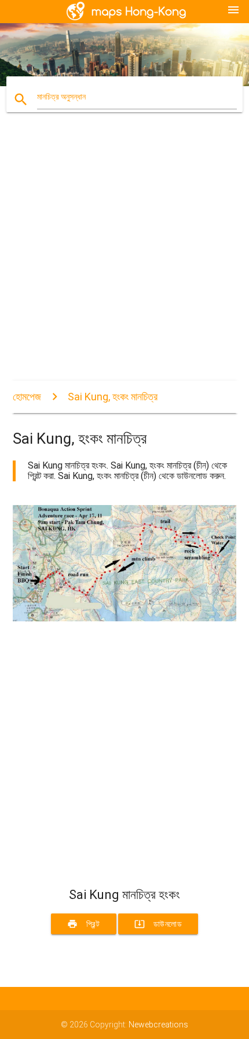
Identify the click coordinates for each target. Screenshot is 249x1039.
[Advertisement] (124, 256)
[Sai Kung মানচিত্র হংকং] (125, 618)
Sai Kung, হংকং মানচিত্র (113, 396)
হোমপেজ (27, 396)
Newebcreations (158, 1024)
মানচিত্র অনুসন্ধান (61, 96)
